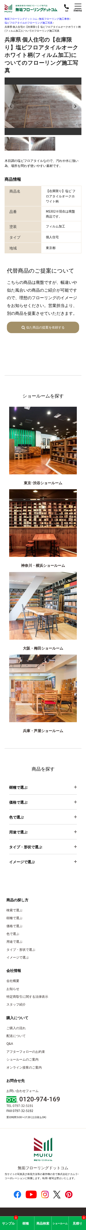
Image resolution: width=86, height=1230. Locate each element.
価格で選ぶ (14, 925)
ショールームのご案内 (22, 1059)
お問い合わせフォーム (22, 1090)
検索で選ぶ (14, 910)
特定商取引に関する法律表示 (27, 996)
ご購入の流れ (16, 1027)
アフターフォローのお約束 (25, 1051)
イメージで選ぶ (17, 957)
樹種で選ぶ (14, 917)
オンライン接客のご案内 (24, 1067)
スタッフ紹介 (16, 1004)
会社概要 (12, 980)
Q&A (9, 1043)
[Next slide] (75, 106)
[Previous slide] (11, 106)
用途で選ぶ (14, 941)
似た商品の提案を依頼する (45, 327)
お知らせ (12, 988)
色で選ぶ (12, 933)
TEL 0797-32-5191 (19, 1105)
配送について (16, 1035)
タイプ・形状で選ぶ (20, 949)
